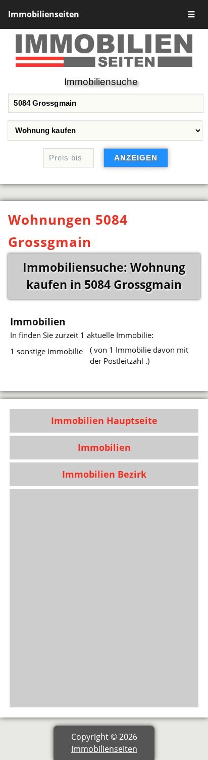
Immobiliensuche (101, 81)
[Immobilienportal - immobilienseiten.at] (104, 68)
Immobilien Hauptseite (104, 420)
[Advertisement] (104, 598)
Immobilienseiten (43, 14)
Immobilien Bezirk (104, 474)
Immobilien (104, 447)
